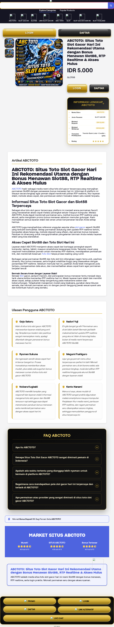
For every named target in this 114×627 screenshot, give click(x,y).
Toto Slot (46, 254)
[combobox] (54, 5)
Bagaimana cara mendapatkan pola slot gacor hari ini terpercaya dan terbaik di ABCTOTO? (54, 486)
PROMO (31, 602)
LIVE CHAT (58, 618)
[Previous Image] (17, 63)
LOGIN (29, 32)
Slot (22, 276)
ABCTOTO (17, 189)
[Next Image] (60, 63)
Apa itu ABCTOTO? (25, 447)
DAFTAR (85, 32)
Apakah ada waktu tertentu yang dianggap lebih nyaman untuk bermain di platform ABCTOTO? (51, 472)
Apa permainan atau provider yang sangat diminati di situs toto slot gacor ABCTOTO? (53, 499)
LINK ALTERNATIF (86, 610)
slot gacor (80, 227)
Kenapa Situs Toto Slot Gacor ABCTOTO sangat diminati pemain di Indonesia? (52, 459)
